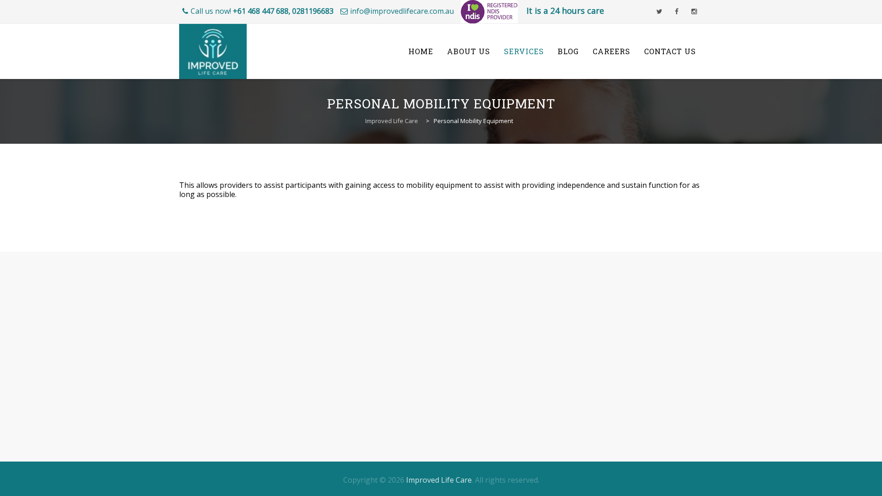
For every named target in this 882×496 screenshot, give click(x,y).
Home (420, 51)
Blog (568, 51)
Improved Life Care (439, 480)
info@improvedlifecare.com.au (402, 11)
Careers (611, 51)
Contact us (670, 51)
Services (524, 51)
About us (468, 51)
